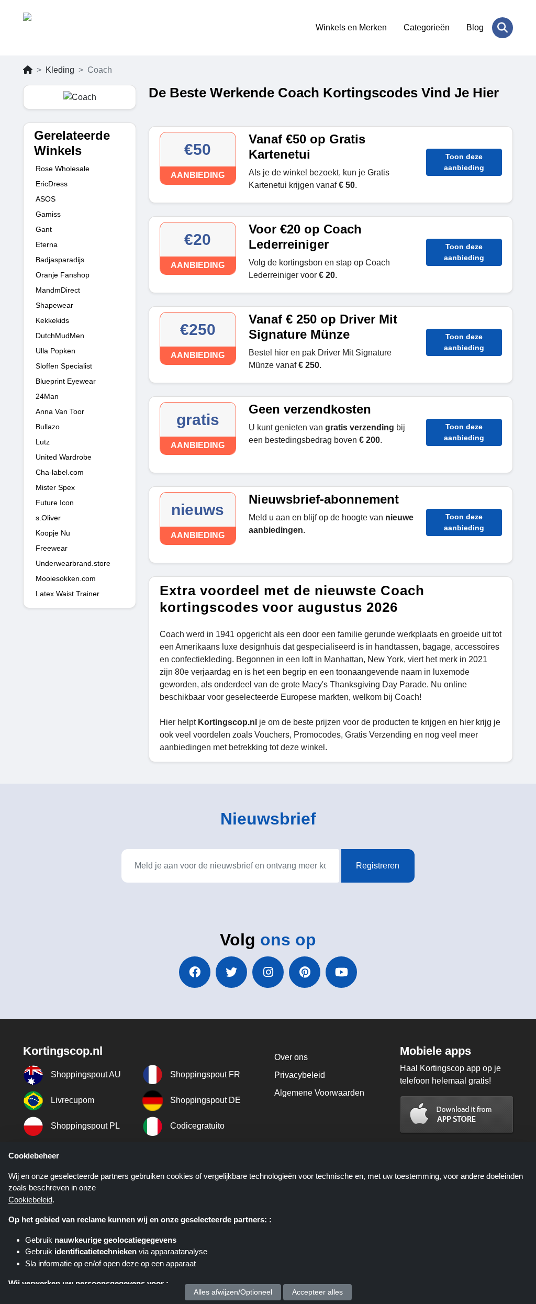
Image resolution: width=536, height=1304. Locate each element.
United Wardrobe (64, 457)
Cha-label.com (60, 472)
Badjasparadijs (60, 259)
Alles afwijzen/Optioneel (233, 1292)
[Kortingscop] (74, 28)
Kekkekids (52, 320)
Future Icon (55, 502)
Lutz (43, 442)
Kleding (60, 69)
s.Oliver (48, 518)
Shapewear (54, 305)
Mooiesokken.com (66, 578)
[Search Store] (502, 27)
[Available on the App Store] (457, 1114)
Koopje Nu (53, 533)
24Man (47, 396)
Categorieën (427, 27)
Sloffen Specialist (64, 366)
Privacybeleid (299, 1075)
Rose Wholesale (63, 168)
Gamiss (48, 214)
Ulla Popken (55, 351)
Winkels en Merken (351, 27)
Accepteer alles (317, 1292)
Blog (475, 27)
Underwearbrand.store (73, 563)
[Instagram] (268, 972)
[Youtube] (341, 972)
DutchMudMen (60, 335)
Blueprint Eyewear (66, 381)
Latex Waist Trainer (67, 593)
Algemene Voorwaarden (319, 1092)
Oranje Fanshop (63, 275)
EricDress (52, 184)
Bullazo (48, 426)
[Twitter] (231, 972)
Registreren (377, 865)
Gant (44, 229)
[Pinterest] (304, 972)
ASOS (45, 199)
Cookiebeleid (30, 1199)
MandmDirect (58, 290)
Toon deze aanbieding (464, 162)
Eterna (47, 244)
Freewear (52, 548)
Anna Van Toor (60, 411)
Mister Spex (55, 487)
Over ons (291, 1057)
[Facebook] (194, 972)
